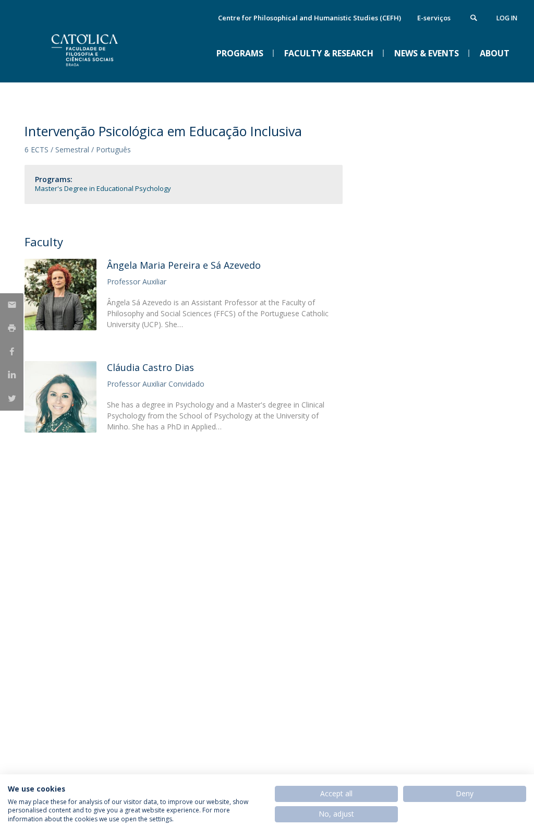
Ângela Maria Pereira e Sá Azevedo (184, 265)
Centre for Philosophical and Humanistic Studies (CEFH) (309, 17)
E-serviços (434, 17)
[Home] (103, 73)
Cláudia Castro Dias (150, 367)
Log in (506, 18)
